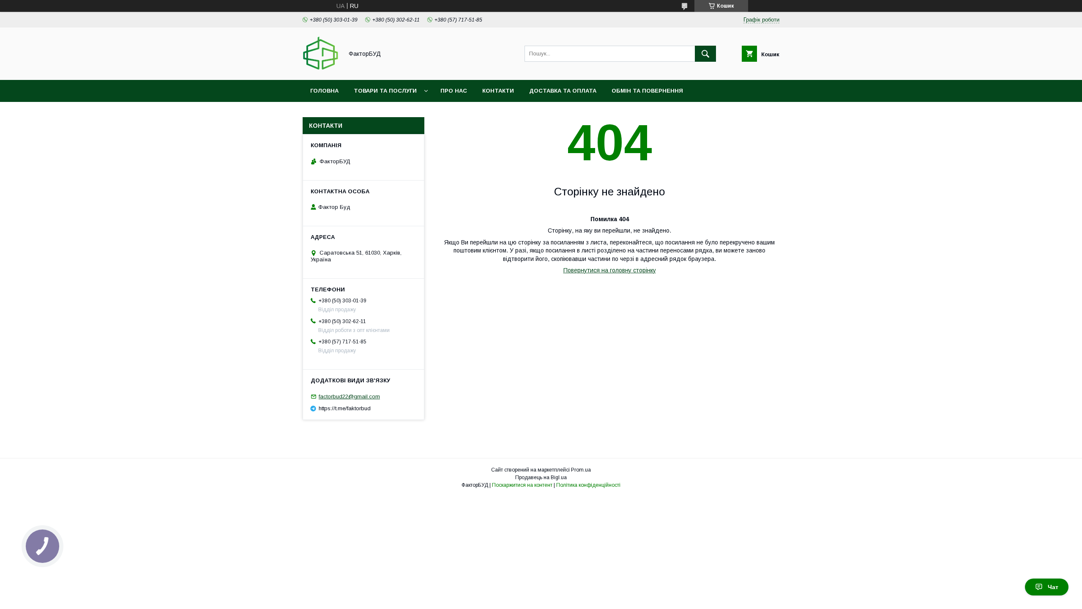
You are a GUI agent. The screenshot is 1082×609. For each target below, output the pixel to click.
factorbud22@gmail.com (349, 396)
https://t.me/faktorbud (345, 408)
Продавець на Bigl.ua (541, 477)
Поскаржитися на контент (522, 485)
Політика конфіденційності (588, 485)
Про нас (453, 91)
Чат (1053, 587)
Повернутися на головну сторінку (609, 270)
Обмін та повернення (647, 91)
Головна (324, 91)
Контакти (498, 91)
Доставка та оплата (562, 91)
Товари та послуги (385, 91)
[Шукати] (705, 54)
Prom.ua (581, 470)
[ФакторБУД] (321, 69)
